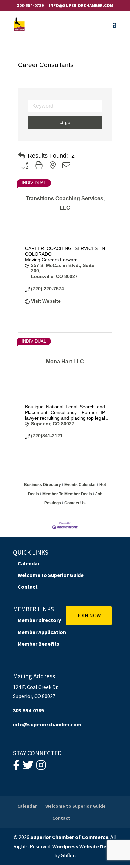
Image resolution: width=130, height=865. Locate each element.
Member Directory (39, 620)
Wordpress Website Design (84, 846)
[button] (21, 155)
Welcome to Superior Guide (51, 575)
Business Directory (42, 484)
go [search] (67, 122)
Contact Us (75, 503)
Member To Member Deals (67, 494)
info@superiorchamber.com (47, 724)
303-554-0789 (30, 5)
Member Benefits (38, 643)
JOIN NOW (89, 615)
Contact (28, 586)
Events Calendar (80, 484)
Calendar (29, 563)
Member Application (42, 632)
